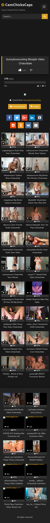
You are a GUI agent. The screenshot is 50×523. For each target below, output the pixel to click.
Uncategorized (19, 106)
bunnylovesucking (32, 100)
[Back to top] (42, 515)
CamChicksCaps (18, 4)
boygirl (36, 106)
